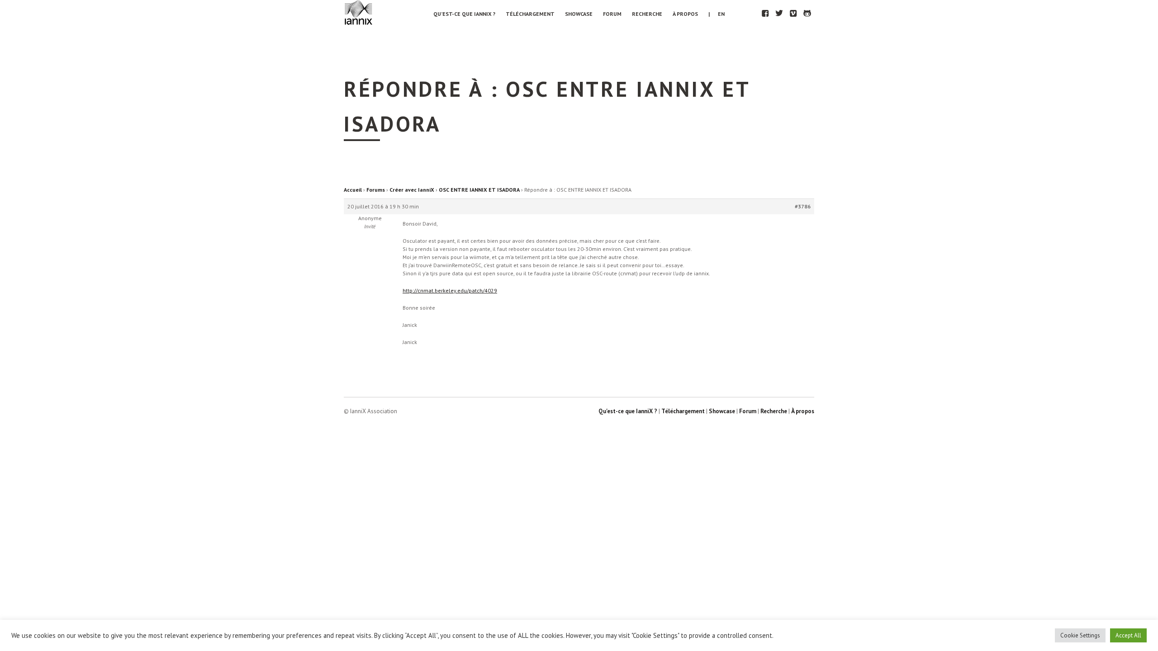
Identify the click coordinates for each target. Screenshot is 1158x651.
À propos (685, 13)
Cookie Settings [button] (1080, 635)
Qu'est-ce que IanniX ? (627, 411)
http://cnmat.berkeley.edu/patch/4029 (450, 290)
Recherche (647, 13)
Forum (612, 13)
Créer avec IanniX (411, 189)
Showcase (579, 13)
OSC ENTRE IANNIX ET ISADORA (479, 189)
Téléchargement (530, 13)
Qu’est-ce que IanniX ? (464, 13)
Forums (375, 189)
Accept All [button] (1128, 635)
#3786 (803, 206)
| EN (716, 13)
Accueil (353, 189)
